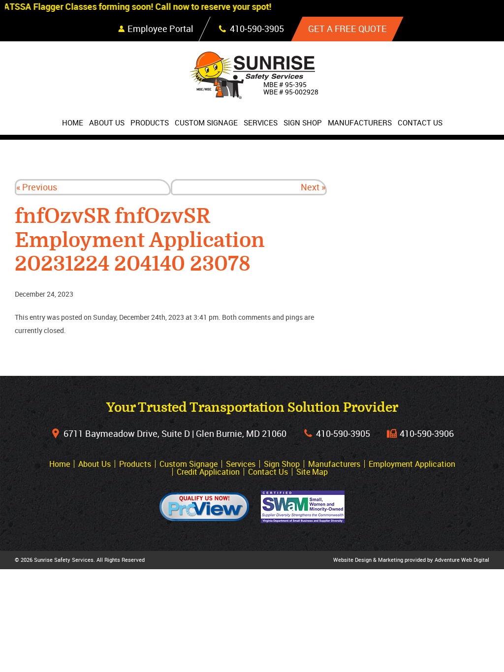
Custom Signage (206, 122)
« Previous (36, 187)
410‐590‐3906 (427, 433)
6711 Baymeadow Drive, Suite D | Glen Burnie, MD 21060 (174, 433)
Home (72, 122)
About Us (107, 122)
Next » (313, 187)
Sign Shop (303, 122)
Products (149, 122)
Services (261, 122)
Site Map (312, 471)
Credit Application (208, 471)
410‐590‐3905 (343, 433)
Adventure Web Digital (462, 559)
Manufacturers (360, 122)
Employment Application (412, 463)
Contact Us (420, 122)
